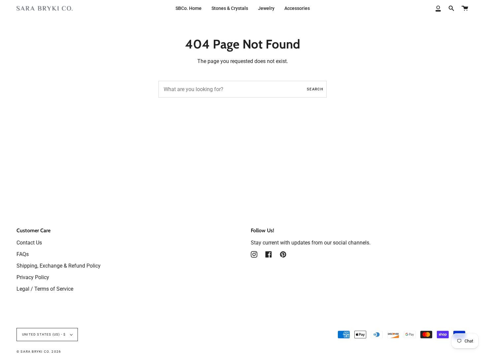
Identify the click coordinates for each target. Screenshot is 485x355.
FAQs (22, 254)
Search (315, 89)
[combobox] (242, 89)
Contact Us (29, 243)
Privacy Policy (32, 277)
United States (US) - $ (44, 334)
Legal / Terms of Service (44, 289)
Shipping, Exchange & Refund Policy (58, 266)
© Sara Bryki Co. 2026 (38, 351)
